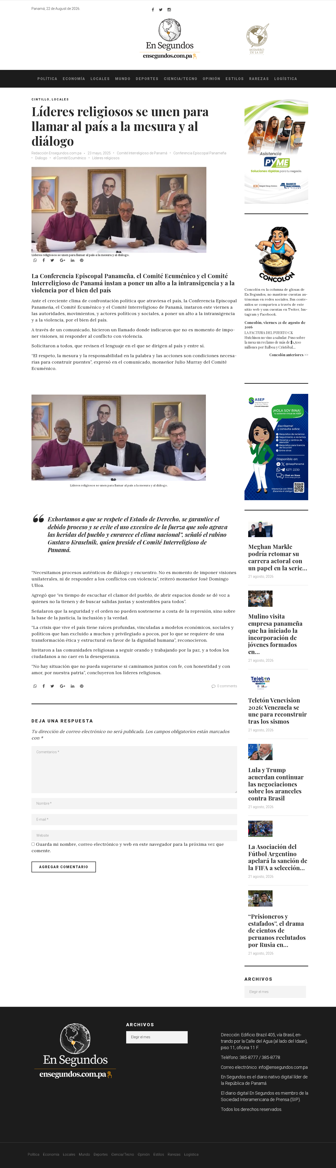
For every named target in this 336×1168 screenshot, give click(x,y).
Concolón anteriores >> (288, 354)
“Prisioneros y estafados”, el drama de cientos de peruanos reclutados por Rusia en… (277, 930)
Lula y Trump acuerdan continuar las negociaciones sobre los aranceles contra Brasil (276, 784)
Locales (100, 79)
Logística (285, 79)
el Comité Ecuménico (69, 158)
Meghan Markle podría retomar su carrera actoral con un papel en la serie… (277, 557)
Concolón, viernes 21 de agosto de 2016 (274, 324)
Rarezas (259, 79)
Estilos (235, 79)
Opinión (211, 79)
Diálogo (41, 158)
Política (47, 79)
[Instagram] (169, 10)
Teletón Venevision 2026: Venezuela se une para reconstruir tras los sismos (277, 710)
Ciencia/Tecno (181, 79)
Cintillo (40, 99)
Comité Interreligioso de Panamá (142, 153)
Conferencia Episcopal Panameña (199, 153)
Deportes (147, 79)
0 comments (227, 686)
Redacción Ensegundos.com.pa (56, 153)
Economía (74, 79)
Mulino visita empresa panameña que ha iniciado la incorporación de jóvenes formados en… (275, 634)
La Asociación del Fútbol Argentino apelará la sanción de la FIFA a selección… (277, 857)
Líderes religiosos (106, 158)
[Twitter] (161, 10)
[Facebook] (153, 10)
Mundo (123, 79)
